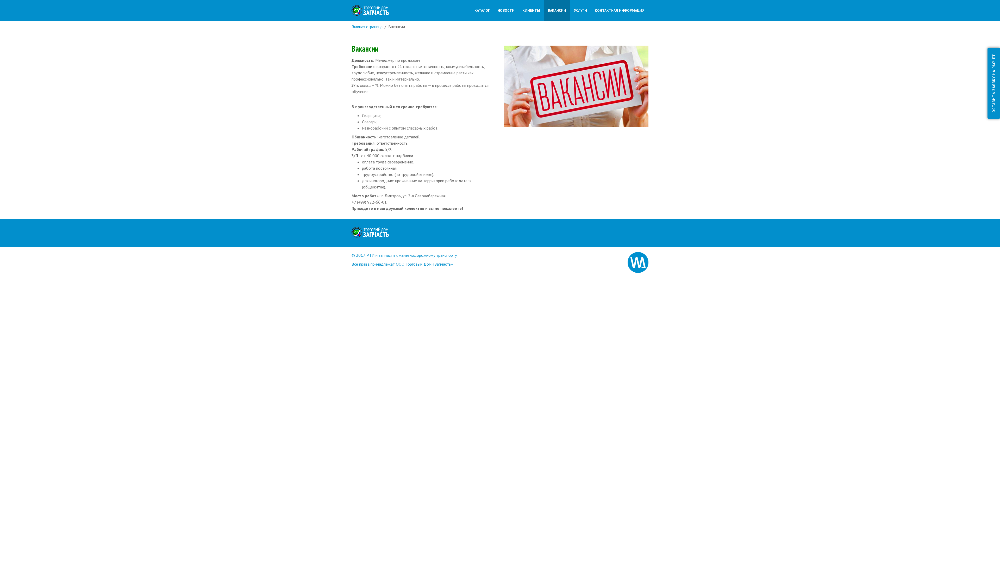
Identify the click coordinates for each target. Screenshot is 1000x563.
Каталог (482, 10)
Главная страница (367, 26)
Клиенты (531, 10)
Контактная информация (620, 10)
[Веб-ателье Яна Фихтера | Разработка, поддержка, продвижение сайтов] (638, 262)
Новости (506, 10)
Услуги (580, 10)
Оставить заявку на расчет (993, 83)
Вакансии (557, 10)
